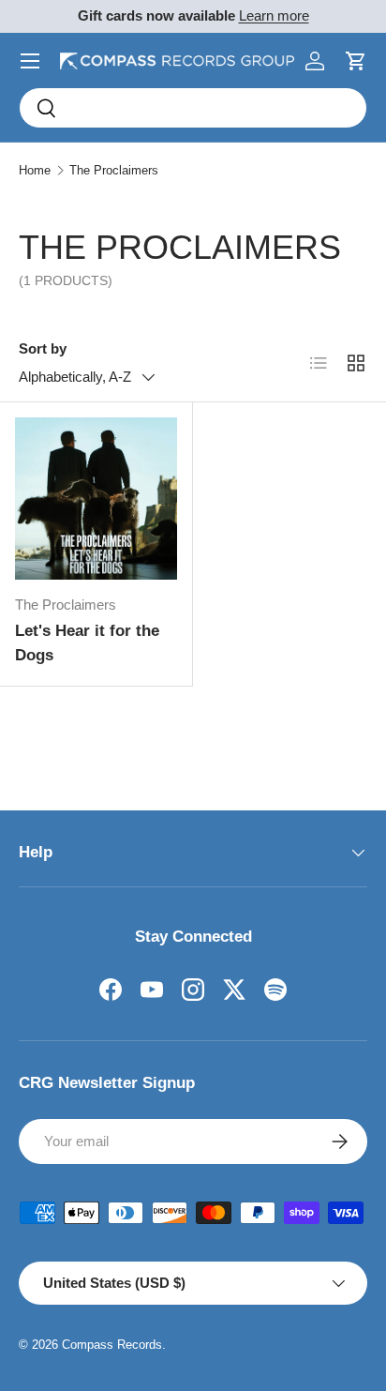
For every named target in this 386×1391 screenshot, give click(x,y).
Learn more (274, 15)
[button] (356, 61)
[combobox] (193, 108)
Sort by (43, 348)
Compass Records (112, 1345)
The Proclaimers (113, 170)
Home (35, 170)
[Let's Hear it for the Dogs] (96, 498)
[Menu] (30, 61)
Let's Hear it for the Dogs (87, 643)
